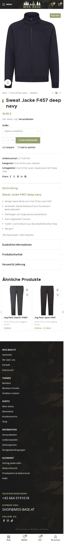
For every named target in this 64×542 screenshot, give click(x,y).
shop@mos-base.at (18, 509)
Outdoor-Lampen (10, 393)
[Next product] (60, 93)
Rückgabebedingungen (13, 449)
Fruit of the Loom (18, 92)
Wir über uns (8, 359)
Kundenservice (9, 416)
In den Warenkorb (28, 140)
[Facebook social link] (10, 177)
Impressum (8, 370)
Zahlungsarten (9, 444)
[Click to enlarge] (7, 82)
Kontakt (6, 364)
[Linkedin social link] (22, 177)
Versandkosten (26, 119)
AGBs (4, 478)
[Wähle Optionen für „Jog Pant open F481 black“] (57, 289)
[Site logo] (32, 4)
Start (4, 92)
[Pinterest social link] (18, 177)
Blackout (6, 383)
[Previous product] (53, 93)
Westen (34, 92)
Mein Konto (8, 406)
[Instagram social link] (8, 520)
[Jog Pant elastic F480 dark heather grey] (16, 300)
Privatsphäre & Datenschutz (16, 473)
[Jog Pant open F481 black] (47, 300)
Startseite (7, 354)
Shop (4, 421)
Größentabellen (10, 439)
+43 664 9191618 (15, 498)
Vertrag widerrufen (11, 463)
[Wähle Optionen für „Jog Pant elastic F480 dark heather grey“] (27, 289)
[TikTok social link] (12, 520)
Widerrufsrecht (9, 468)
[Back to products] (56, 93)
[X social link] (14, 177)
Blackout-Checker (10, 388)
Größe (5, 125)
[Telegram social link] (25, 177)
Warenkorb (7, 411)
